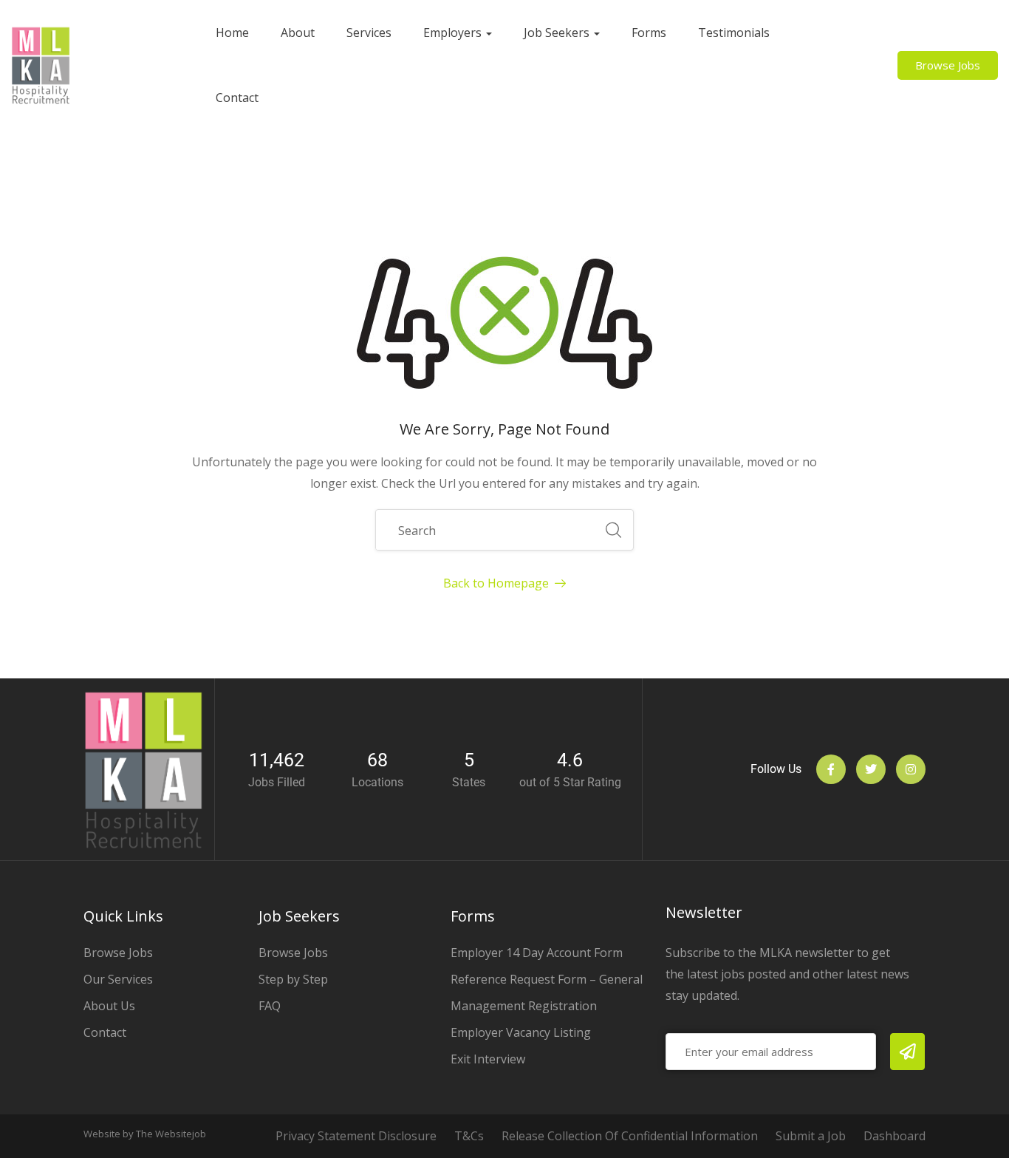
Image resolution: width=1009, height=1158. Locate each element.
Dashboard (894, 1136)
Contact (237, 97)
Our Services (118, 979)
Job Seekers (558, 32)
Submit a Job (811, 1136)
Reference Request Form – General (547, 979)
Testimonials (734, 32)
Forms (649, 32)
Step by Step (293, 979)
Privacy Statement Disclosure (356, 1136)
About (298, 32)
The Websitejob (171, 1133)
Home (232, 32)
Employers (454, 32)
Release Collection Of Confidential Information (630, 1136)
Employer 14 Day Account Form (537, 952)
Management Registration (524, 1006)
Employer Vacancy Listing (521, 1032)
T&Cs (469, 1136)
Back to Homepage (496, 583)
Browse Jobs (118, 952)
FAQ (270, 1006)
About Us (109, 1006)
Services (368, 32)
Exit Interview (488, 1059)
